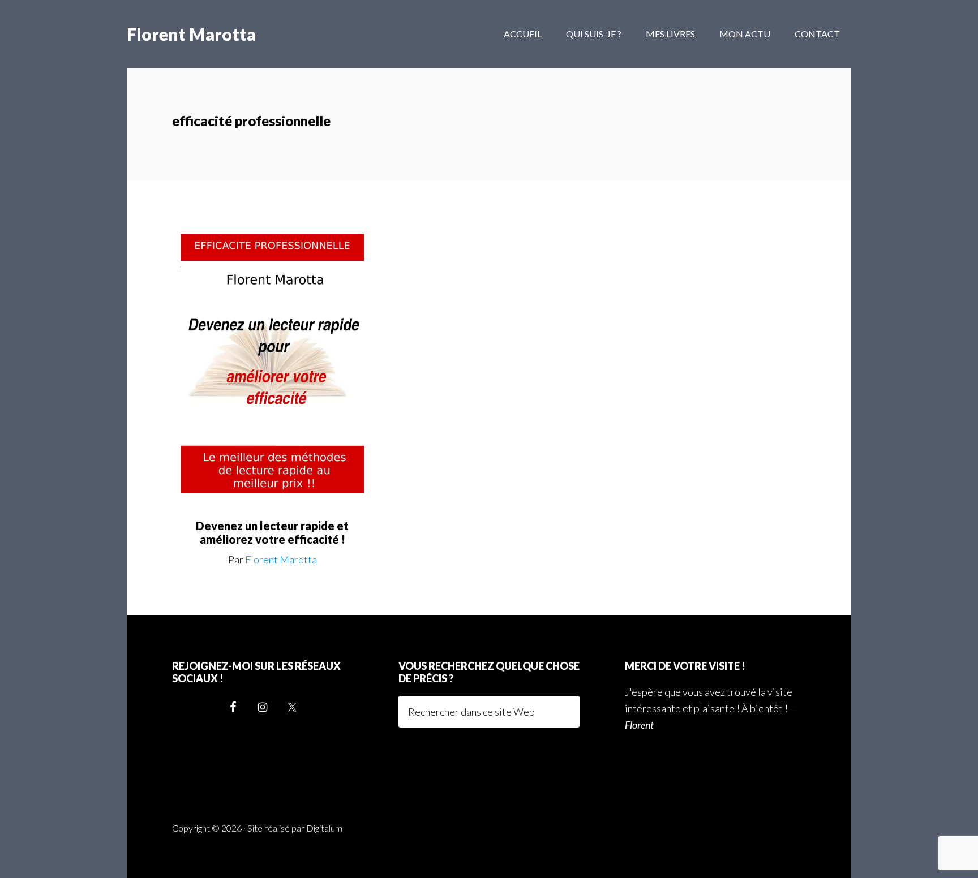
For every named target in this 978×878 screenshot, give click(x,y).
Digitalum (324, 828)
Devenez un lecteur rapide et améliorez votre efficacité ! (272, 532)
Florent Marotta (191, 34)
